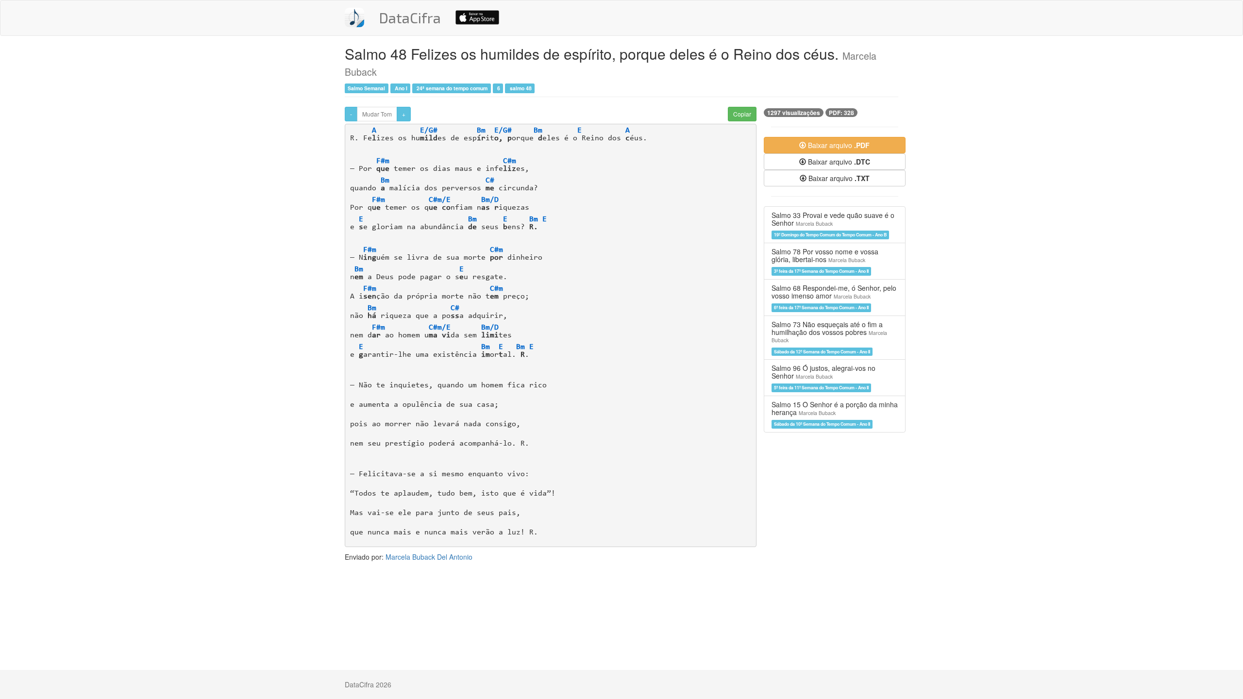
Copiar (742, 114)
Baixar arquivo (838, 145)
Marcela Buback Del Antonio (429, 557)
